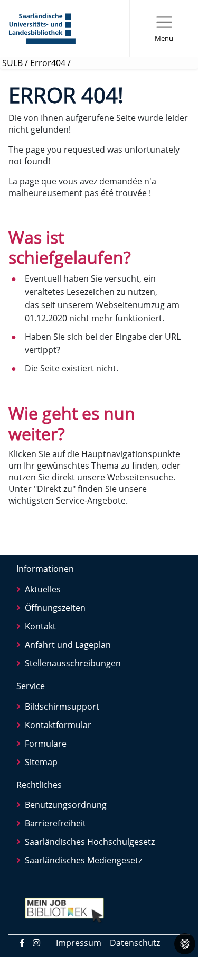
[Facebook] (22, 943)
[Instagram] (36, 943)
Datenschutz (135, 943)
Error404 (47, 63)
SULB (12, 63)
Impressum (78, 943)
